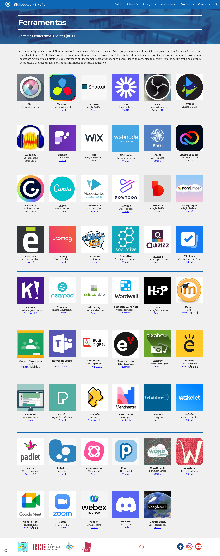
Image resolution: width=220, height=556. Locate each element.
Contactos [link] (204, 4)
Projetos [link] (186, 4)
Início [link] (118, 4)
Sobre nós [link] (132, 4)
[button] (216, 4)
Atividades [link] (166, 4)
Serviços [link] (148, 4)
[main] (110, 22)
